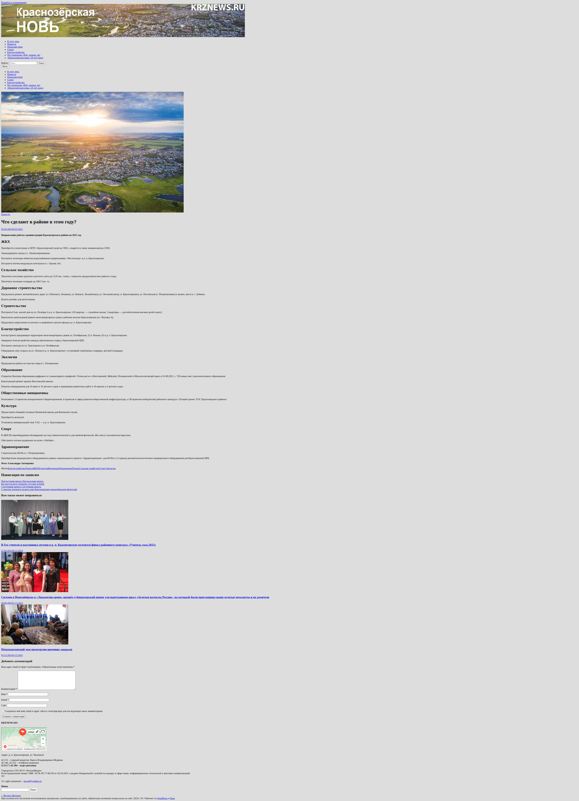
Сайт (3, 705)
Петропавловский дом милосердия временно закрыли (36, 649)
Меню (5, 66)
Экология (110, 468)
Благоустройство (16, 52)
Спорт (10, 49)
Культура (43, 468)
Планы (75, 468)
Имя (4, 694)
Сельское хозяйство (89, 468)
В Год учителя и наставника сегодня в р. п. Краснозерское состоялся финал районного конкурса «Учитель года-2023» (78, 544)
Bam (172, 798)
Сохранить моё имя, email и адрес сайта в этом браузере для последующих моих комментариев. (54, 711)
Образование (65, 468)
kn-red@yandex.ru (33, 781)
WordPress (162, 798)
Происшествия (14, 47)
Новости (11, 44)
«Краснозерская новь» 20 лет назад (25, 57)
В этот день (13, 41)
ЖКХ (36, 468)
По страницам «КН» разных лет (23, 55)
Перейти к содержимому (14, 2)
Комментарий (9, 689)
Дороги (29, 468)
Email (5, 700)
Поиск (4, 786)
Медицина (53, 468)
